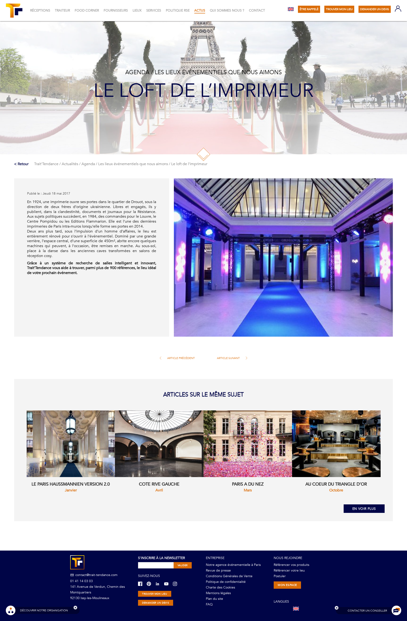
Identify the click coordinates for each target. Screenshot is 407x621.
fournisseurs (116, 10)
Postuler (280, 576)
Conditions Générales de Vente (229, 576)
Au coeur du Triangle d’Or (336, 484)
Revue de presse (218, 570)
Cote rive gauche (159, 484)
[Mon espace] (398, 8)
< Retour (21, 164)
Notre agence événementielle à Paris (233, 565)
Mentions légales (218, 593)
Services (153, 10)
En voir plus (364, 509)
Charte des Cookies (220, 587)
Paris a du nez (248, 484)
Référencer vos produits (291, 565)
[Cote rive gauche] (159, 443)
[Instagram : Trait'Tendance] (177, 583)
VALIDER (183, 565)
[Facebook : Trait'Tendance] (142, 583)
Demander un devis (155, 603)
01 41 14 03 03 (81, 581)
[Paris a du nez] (248, 443)
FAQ (209, 604)
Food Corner (87, 10)
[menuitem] (291, 9)
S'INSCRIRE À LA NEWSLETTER (161, 558)
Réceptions (40, 10)
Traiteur (62, 10)
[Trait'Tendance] (15, 11)
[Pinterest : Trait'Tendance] (151, 583)
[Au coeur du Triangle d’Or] (336, 443)
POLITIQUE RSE (178, 10)
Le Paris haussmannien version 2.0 (71, 484)
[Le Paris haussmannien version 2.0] (71, 443)
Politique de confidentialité (226, 582)
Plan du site (214, 598)
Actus (199, 10)
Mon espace (287, 585)
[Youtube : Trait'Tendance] (168, 583)
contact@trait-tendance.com (96, 575)
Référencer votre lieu (289, 570)
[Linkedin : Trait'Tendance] (159, 583)
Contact (257, 10)
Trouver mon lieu (154, 594)
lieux (137, 10)
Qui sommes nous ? (227, 10)
